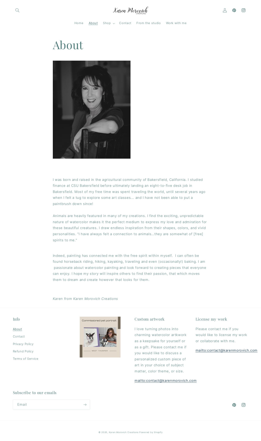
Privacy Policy (23, 344)
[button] (17, 10)
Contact (19, 336)
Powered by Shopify (151, 432)
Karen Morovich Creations (123, 432)
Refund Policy (23, 351)
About (17, 329)
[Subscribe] (85, 405)
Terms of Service (26, 359)
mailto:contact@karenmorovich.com (166, 381)
